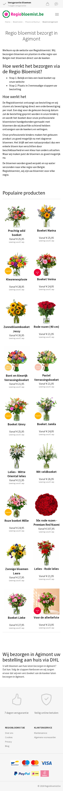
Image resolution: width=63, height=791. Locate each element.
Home (7, 22)
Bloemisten (18, 22)
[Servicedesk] (56, 4)
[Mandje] (47, 4)
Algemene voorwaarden (45, 737)
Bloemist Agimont (50, 22)
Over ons (9, 733)
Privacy (8, 741)
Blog (7, 746)
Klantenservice (40, 733)
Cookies (8, 737)
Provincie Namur (32, 22)
